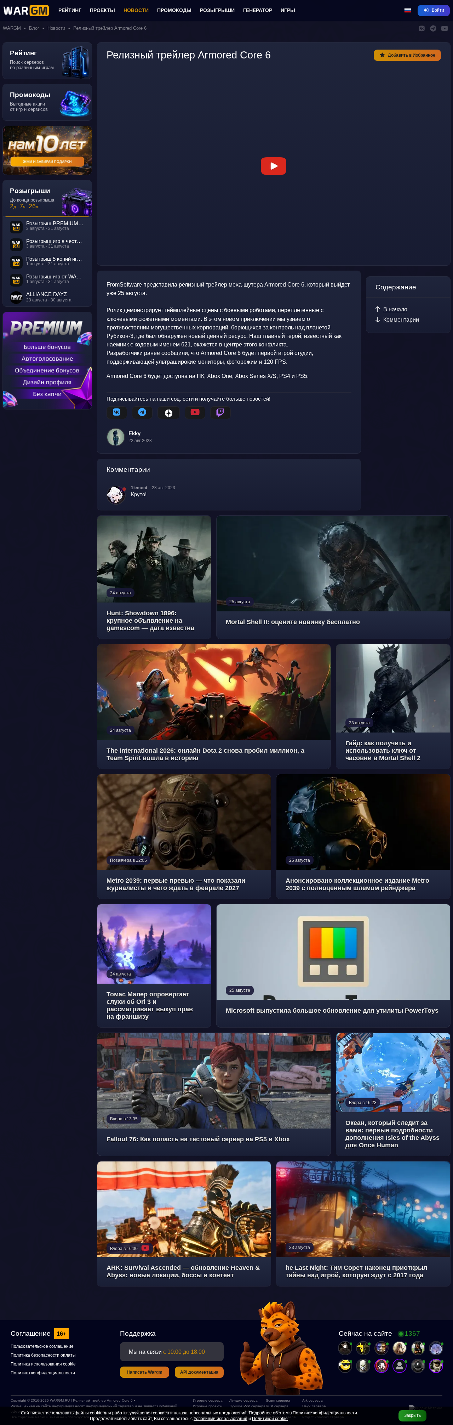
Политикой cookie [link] (270, 1418)
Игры (288, 10)
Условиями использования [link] (220, 1418)
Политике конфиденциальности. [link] (325, 1412)
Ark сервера (312, 1400)
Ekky (134, 433)
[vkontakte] (117, 412)
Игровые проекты (207, 1406)
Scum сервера (278, 1400)
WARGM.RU (60, 1400)
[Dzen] (168, 412)
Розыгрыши (217, 10)
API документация (199, 1372)
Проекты (102, 10)
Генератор (257, 10)
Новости (136, 10)
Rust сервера (277, 1406)
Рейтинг (69, 10)
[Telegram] (142, 412)
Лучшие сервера (243, 1400)
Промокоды (174, 10)
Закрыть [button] (412, 1415)
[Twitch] (220, 412)
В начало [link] (395, 309)
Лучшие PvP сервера (244, 1406)
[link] (273, 166)
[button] (408, 11)
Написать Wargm (144, 1372)
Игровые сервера (208, 1400)
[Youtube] (195, 412)
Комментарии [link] (401, 319)
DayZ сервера (314, 1406)
